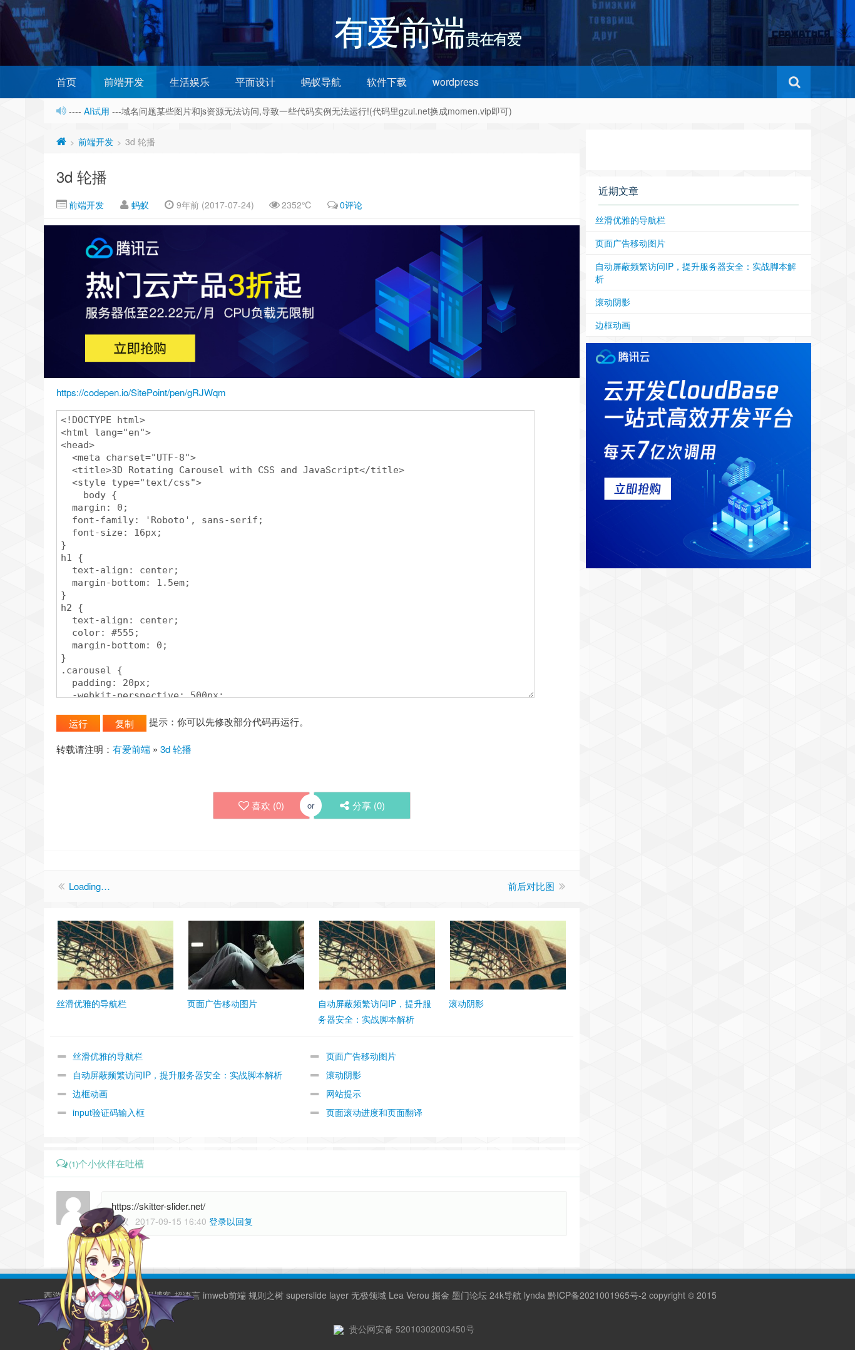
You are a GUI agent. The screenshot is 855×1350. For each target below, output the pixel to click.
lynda (534, 1295)
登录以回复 (231, 1221)
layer (339, 1295)
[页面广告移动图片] (246, 954)
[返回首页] (61, 141)
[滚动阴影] (508, 954)
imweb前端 (224, 1295)
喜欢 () (268, 805)
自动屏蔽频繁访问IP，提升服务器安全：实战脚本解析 (177, 1074)
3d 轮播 (81, 176)
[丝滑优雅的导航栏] (115, 954)
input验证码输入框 (109, 1112)
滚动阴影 (343, 1074)
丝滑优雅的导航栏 (108, 1056)
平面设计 (255, 81)
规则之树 (266, 1295)
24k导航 (505, 1295)
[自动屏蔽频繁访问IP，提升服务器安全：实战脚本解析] (377, 954)
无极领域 (368, 1295)
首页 (66, 81)
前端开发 (124, 81)
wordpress (456, 81)
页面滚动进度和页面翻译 (374, 1112)
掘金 (440, 1295)
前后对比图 (531, 885)
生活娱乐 (190, 81)
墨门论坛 (469, 1295)
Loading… (89, 885)
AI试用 (98, 111)
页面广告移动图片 (361, 1056)
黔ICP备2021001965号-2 (597, 1295)
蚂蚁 (140, 204)
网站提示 (343, 1093)
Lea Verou (409, 1295)
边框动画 (90, 1093)
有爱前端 (131, 748)
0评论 (351, 204)
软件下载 (387, 81)
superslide (306, 1295)
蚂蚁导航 (321, 81)
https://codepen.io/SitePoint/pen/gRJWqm (141, 392)
